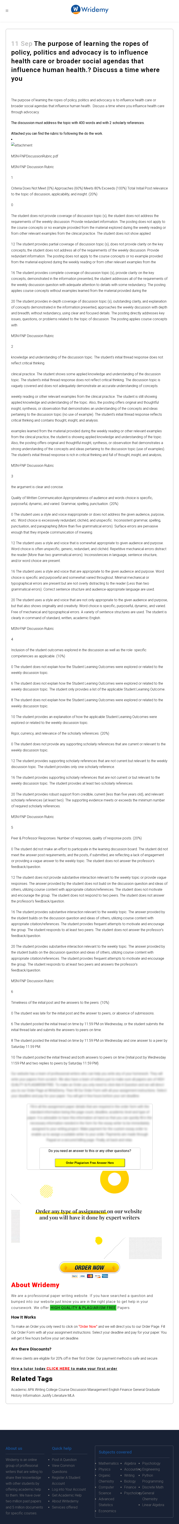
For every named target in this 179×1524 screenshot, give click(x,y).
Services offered (64, 1507)
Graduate (153, 1390)
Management (98, 1390)
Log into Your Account (69, 1489)
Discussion (78, 1390)
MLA (71, 1395)
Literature (59, 1395)
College (52, 1390)
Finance (126, 1390)
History (16, 1395)
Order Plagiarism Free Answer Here (90, 1162)
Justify (46, 1395)
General (139, 1390)
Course (64, 1390)
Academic (19, 1390)
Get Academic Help (67, 1495)
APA (31, 1390)
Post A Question (64, 1460)
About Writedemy (65, 1501)
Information (32, 1395)
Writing (40, 1390)
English (114, 1390)
